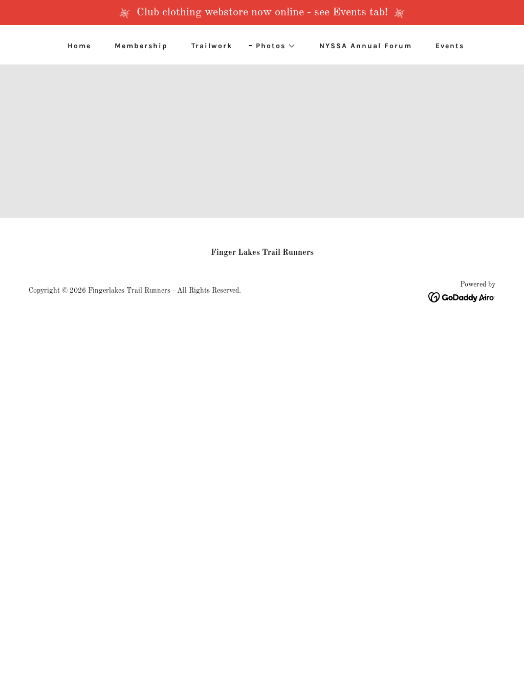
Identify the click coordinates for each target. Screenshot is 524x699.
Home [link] (79, 45)
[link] (461, 297)
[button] (272, 46)
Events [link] (449, 45)
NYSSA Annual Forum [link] (365, 45)
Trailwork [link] (211, 45)
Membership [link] (141, 45)
